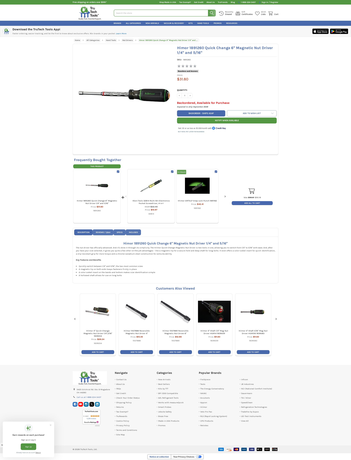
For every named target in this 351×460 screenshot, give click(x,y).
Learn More (121, 33)
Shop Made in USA (167, 2)
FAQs (118, 388)
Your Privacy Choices (183, 456)
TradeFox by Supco (250, 411)
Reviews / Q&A (103, 232)
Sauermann (246, 393)
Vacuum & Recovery (174, 23)
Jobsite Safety (165, 411)
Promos (218, 23)
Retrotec (204, 425)
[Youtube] (80, 404)
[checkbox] (118, 171)
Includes (133, 232)
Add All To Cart (252, 203)
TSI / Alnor (246, 398)
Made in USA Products (168, 421)
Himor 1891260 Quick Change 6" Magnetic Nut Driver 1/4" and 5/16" (97, 202)
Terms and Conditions (126, 430)
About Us (210, 2)
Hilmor (203, 407)
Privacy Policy (123, 425)
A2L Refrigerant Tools (168, 398)
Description (83, 232)
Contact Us (121, 379)
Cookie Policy (122, 421)
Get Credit (198, 2)
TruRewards (121, 416)
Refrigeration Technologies (254, 407)
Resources (231, 23)
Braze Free (163, 416)
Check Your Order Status (128, 398)
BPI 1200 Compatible (168, 393)
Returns (120, 407)
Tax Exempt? (185, 2)
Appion (203, 402)
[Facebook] (75, 404)
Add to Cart (98, 352)
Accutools (205, 398)
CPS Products (206, 421)
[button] (252, 113)
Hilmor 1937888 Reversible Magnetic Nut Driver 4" (137, 332)
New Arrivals (152, 23)
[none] (124, 95)
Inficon (244, 379)
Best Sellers (164, 384)
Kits (191, 23)
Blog (233, 2)
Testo (202, 384)
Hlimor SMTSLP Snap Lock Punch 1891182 (197, 200)
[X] (91, 404)
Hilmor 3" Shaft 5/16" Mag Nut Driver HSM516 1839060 (253, 332)
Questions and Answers (188, 71)
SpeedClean (246, 402)
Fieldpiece (205, 379)
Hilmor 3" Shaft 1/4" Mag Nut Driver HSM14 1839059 (214, 332)
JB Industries (247, 384)
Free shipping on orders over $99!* (90, 2)
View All (245, 421)
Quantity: (182, 90)
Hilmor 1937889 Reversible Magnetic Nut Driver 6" (175, 332)
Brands (117, 23)
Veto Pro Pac (206, 411)
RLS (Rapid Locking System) (213, 416)
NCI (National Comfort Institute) (256, 388)
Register (274, 2)
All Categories (133, 23)
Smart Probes (164, 407)
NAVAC (203, 393)
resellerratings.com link (91, 422)
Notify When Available (227, 120)
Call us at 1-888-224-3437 (89, 397)
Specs (120, 232)
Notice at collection (159, 456)
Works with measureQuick (171, 402)
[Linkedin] (97, 404)
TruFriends (223, 2)
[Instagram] (86, 404)
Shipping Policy (123, 402)
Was (249, 197)
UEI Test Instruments (251, 416)
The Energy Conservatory (212, 388)
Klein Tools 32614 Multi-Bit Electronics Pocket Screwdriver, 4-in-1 (151, 202)
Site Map (120, 434)
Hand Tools (203, 23)
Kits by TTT (163, 388)
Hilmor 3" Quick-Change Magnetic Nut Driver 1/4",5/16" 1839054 (97, 333)
